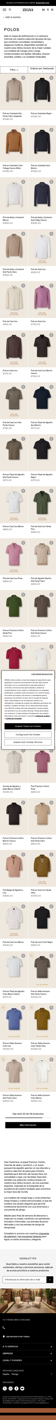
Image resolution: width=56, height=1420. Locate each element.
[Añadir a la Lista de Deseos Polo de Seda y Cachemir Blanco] (23, 182)
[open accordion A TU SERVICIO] (51, 1347)
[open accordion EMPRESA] (51, 1354)
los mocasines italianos (29, 1236)
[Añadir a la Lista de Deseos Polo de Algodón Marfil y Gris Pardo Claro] (51, 543)
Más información (28, 1125)
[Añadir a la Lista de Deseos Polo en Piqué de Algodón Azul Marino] (51, 387)
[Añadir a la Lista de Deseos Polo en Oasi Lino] (51, 286)
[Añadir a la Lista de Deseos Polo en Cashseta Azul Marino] (51, 130)
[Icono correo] (43, 10)
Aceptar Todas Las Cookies (28, 726)
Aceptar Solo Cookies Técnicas (28, 742)
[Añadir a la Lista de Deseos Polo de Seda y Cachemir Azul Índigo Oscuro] (51, 182)
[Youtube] (22, 1388)
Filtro (13, 69)
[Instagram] (11, 1388)
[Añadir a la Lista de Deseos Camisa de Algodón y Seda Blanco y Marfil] (23, 751)
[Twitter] (5, 1388)
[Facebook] (16, 1388)
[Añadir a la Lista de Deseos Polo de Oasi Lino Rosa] (23, 543)
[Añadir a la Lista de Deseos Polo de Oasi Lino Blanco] (23, 906)
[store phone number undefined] (28, 1328)
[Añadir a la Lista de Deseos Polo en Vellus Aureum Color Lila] (23, 1008)
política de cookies (42, 716)
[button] (11, 10)
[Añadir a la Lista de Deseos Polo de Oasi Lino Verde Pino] (51, 491)
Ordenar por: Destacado (42, 68)
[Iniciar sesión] (48, 10)
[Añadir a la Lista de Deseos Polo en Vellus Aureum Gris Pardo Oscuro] (51, 956)
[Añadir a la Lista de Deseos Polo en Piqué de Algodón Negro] (51, 439)
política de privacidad (14, 719)
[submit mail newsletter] (49, 1279)
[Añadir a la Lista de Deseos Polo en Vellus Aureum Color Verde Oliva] (51, 1008)
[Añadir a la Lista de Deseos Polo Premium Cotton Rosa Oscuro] (23, 647)
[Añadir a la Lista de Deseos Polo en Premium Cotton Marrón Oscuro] (23, 803)
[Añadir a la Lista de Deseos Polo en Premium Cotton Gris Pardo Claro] (51, 803)
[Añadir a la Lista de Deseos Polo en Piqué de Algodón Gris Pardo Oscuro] (23, 439)
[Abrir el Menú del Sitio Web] (4, 9)
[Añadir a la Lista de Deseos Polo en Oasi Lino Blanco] (23, 491)
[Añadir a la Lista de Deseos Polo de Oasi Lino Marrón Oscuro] (51, 335)
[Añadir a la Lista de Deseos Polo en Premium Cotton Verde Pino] (23, 595)
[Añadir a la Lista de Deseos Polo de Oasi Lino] (51, 234)
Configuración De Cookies (28, 734)
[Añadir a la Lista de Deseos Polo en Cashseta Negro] (51, 78)
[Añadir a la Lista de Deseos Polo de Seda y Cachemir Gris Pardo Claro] (23, 234)
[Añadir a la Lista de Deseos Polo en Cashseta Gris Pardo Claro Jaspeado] (23, 78)
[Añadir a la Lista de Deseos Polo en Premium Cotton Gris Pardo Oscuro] (51, 595)
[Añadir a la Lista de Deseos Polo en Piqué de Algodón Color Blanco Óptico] (23, 956)
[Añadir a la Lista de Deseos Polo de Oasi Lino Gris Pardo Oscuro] (23, 387)
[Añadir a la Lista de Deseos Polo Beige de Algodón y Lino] (23, 854)
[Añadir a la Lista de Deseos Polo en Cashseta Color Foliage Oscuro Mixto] (23, 130)
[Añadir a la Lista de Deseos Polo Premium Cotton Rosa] (51, 751)
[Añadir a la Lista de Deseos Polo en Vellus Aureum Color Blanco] (51, 1060)
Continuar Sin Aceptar (41, 674)
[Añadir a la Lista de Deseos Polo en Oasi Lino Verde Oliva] (51, 854)
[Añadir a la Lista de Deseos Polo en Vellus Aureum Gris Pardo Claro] (23, 1060)
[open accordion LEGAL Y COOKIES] (51, 1360)
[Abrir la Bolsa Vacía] (52, 10)
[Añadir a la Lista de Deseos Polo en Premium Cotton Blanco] (51, 647)
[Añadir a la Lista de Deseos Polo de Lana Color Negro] (51, 906)
